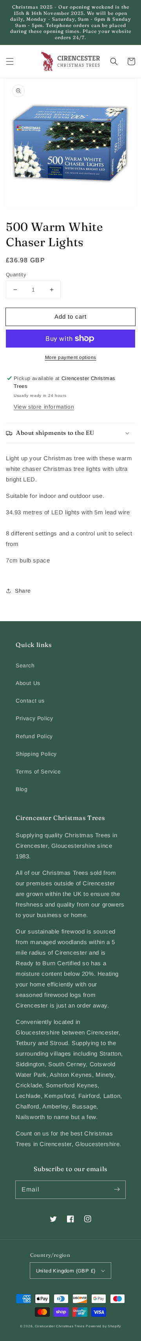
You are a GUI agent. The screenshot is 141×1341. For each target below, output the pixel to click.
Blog (21, 789)
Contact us (30, 701)
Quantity (16, 275)
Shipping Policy (36, 754)
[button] (9, 61)
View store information (44, 407)
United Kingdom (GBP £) (66, 1271)
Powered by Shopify (103, 1326)
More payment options (70, 357)
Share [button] (23, 591)
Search (25, 665)
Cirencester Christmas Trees (60, 1326)
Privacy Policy (34, 718)
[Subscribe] (116, 1189)
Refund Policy (34, 736)
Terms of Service (38, 771)
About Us (28, 683)
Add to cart (70, 316)
